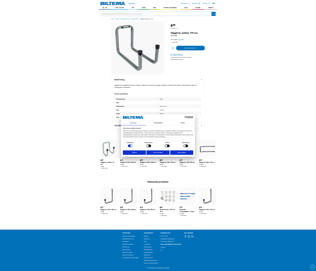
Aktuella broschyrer (127, 244)
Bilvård (198, 7)
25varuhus (181, 39)
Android (163, 247)
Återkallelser (147, 255)
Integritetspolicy (148, 252)
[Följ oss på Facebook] (185, 236)
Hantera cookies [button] (148, 257)
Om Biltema (126, 233)
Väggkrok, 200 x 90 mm (206, 162)
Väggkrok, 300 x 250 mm (148, 162)
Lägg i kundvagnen (189, 48)
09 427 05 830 (164, 236)
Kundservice (148, 233)
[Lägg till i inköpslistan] (173, 48)
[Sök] (213, 14)
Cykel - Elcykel (119, 7)
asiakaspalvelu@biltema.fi (168, 239)
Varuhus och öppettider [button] (128, 236)
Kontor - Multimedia (170, 7)
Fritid (143, 7)
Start (112, 19)
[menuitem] (105, 8)
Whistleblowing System (150, 260)
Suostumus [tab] (133, 123)
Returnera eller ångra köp (151, 263)
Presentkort (147, 244)
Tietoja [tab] (183, 123)
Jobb (145, 241)
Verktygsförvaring (124, 19)
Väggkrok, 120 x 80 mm (187, 162)
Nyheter (146, 236)
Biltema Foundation (127, 255)
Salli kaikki (182, 152)
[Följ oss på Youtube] (192, 237)
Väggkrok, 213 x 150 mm (128, 162)
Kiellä (134, 152)
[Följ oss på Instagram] (189, 236)
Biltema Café (125, 247)
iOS (161, 250)
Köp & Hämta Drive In (128, 239)
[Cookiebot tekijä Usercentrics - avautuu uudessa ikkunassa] (186, 117)
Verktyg (210, 7)
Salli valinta (158, 152)
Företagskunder (148, 249)
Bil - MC (105, 7)
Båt (133, 7)
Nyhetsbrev (125, 241)
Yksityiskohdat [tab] (158, 123)
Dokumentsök (126, 249)
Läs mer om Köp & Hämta (176, 59)
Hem (154, 7)
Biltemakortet (147, 247)
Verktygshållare (135, 19)
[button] (214, 3)
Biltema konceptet (127, 252)
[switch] (148, 146)
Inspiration (147, 239)
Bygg (186, 7)
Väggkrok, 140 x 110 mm (167, 162)
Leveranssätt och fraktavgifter (130, 257)
